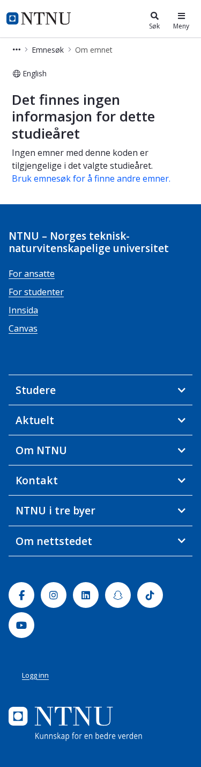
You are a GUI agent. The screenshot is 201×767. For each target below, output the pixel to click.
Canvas (23, 328)
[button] (16, 49)
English (35, 73)
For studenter (36, 292)
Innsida (23, 310)
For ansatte (32, 273)
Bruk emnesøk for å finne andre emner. (91, 178)
